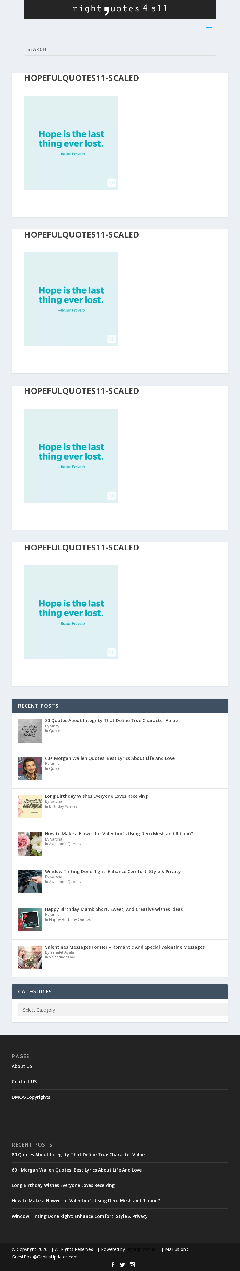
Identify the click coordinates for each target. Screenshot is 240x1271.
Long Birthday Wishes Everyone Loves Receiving (63, 1185)
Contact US (24, 1081)
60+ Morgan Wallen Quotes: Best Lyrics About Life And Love (77, 1170)
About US (22, 1066)
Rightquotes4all (142, 1249)
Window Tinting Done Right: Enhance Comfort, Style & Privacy (80, 1216)
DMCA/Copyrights (31, 1097)
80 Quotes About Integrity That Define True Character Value (78, 1155)
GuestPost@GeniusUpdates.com (45, 1257)
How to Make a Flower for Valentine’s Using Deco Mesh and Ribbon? (86, 1200)
